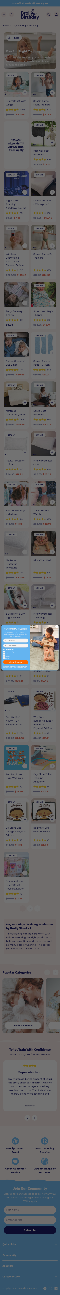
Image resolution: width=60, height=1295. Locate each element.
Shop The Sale (15, 662)
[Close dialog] (57, 626)
